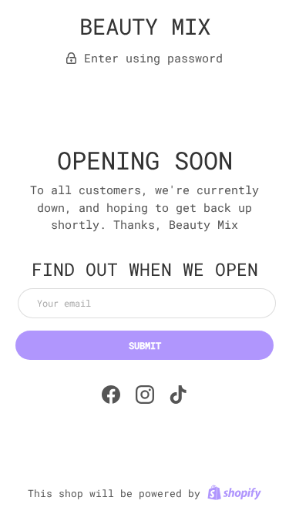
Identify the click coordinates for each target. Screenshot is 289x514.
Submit (145, 345)
